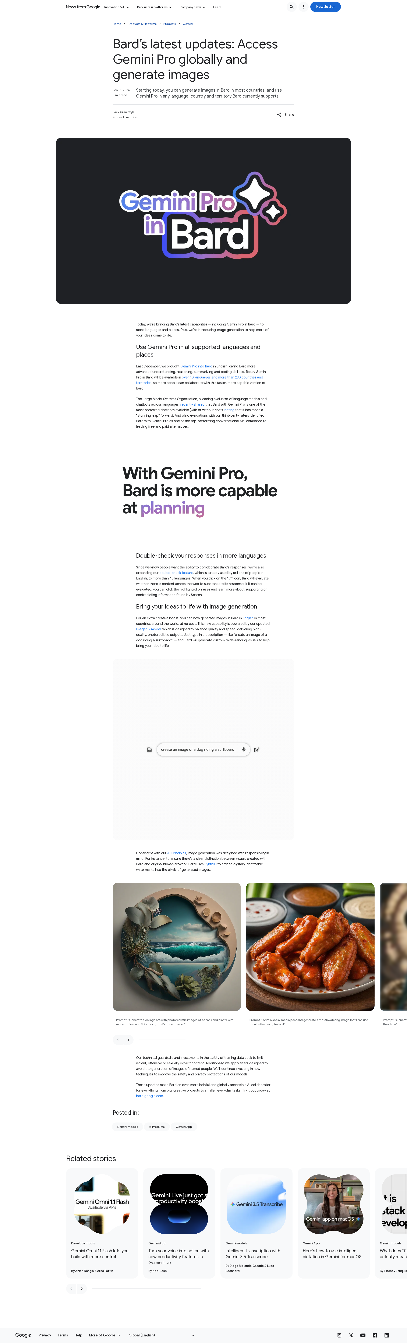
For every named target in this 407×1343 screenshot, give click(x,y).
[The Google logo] (23, 1335)
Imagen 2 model (148, 629)
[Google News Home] (83, 7)
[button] (325, 7)
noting (229, 410)
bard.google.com (149, 1096)
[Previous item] (118, 1040)
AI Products (157, 1127)
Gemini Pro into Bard (196, 366)
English (248, 618)
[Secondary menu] (303, 7)
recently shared (192, 404)
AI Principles (176, 853)
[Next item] (128, 1040)
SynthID (211, 864)
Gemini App (184, 1127)
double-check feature (176, 573)
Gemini (188, 24)
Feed (216, 7)
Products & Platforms (142, 24)
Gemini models (127, 1127)
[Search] (292, 7)
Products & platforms (152, 7)
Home (117, 24)
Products (169, 24)
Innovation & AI (114, 7)
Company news (190, 7)
